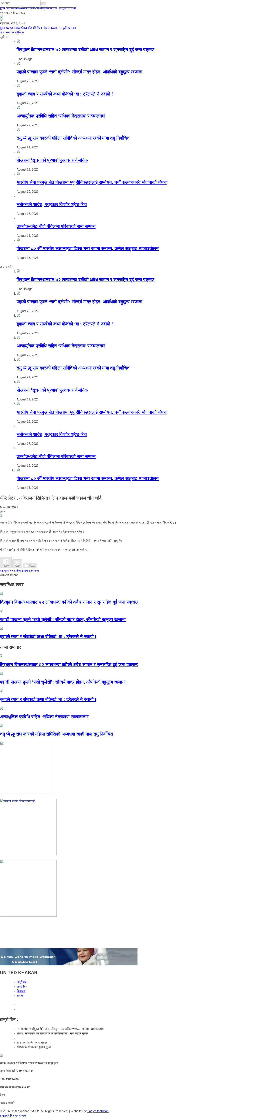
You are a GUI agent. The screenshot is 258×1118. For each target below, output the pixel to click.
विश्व (31, 8)
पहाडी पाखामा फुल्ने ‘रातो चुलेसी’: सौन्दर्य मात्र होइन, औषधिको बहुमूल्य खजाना (79, 71)
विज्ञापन (21, 991)
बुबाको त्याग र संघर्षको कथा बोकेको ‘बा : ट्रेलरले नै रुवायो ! (65, 93)
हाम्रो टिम (22, 986)
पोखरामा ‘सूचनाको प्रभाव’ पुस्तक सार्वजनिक (52, 160)
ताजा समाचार (7, 32)
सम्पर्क (20, 995)
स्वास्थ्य (71, 8)
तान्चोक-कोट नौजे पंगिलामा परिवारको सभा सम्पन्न (56, 226)
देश (1, 570)
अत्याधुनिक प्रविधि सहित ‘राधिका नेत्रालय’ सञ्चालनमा (61, 115)
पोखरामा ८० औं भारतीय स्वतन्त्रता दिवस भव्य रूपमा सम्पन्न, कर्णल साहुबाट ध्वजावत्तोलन (88, 248)
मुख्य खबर (5, 8)
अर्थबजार (24, 8)
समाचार (15, 8)
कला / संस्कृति (59, 8)
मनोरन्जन (47, 8)
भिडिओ (38, 8)
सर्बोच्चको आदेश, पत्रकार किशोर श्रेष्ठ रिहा (52, 204)
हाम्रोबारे (21, 982)
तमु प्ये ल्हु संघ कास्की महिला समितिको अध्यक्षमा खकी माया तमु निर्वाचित (73, 137)
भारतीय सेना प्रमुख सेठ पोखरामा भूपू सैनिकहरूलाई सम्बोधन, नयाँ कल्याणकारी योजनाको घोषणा (92, 182)
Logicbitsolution (98, 1111)
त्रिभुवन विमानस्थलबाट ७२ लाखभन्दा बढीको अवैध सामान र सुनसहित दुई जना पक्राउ (85, 49)
